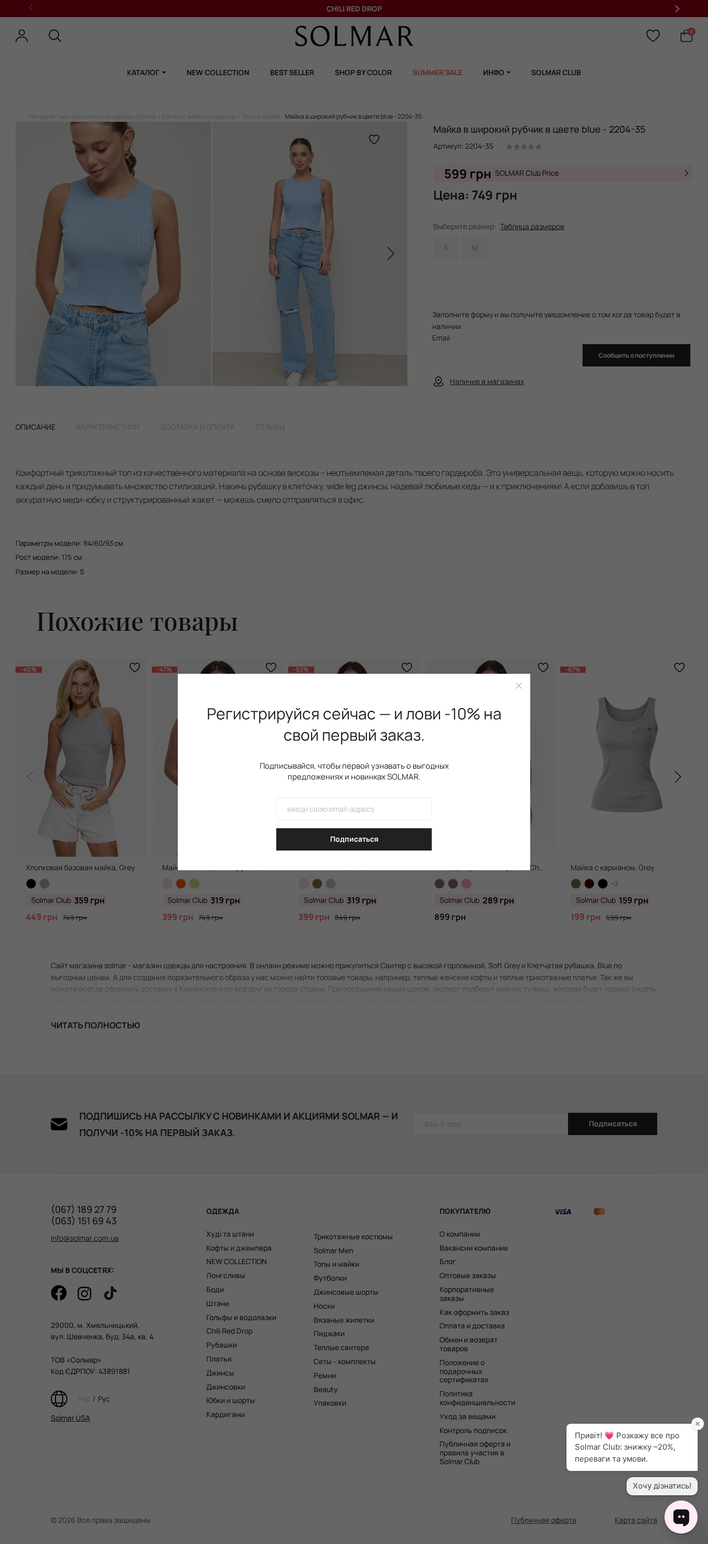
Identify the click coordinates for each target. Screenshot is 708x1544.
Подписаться (354, 839)
